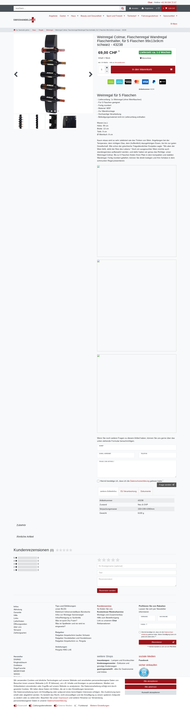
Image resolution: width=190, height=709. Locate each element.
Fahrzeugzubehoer (150, 16)
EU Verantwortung (129, 491)
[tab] (108, 491)
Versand (17, 630)
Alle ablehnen (151, 687)
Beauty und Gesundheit (91, 16)
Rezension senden (107, 590)
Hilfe (16, 615)
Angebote (53, 16)
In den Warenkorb (142, 69)
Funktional (83, 705)
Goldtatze (18, 665)
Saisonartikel (169, 16)
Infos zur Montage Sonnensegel (69, 615)
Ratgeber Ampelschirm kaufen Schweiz (72, 635)
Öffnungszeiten (20, 624)
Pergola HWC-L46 (63, 650)
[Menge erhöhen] (107, 68)
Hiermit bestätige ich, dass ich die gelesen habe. (131, 481)
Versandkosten (120, 62)
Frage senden (165, 485)
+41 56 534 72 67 (168, 2)
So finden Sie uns (105, 609)
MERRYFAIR (19, 671)
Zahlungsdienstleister (42, 705)
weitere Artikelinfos (108, 491)
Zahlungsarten (20, 633)
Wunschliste (146, 58)
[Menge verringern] (107, 71)
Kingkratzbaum (20, 662)
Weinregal (49, 30)
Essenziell (22, 705)
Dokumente (146, 491)
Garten (63, 16)
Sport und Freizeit (115, 16)
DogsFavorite (19, 668)
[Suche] (122, 8)
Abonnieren (157, 642)
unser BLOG (60, 609)
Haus (73, 16)
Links (16, 618)
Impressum (63, 698)
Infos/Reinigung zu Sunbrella (68, 618)
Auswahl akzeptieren (151, 692)
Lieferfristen (19, 621)
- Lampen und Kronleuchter (115, 660)
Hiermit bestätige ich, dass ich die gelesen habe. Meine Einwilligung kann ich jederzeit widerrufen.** (158, 634)
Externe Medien (65, 705)
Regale (40, 30)
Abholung (18, 609)
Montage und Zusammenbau (110, 615)
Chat (150, 2)
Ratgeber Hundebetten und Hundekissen (73, 638)
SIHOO (17, 674)
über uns (17, 627)
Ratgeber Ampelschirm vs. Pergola (70, 641)
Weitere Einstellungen (99, 705)
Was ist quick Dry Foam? (66, 620)
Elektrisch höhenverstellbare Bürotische (72, 612)
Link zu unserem (107, 620)
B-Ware (174, 24)
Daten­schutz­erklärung (57, 701)
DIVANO (17, 659)
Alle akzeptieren (151, 681)
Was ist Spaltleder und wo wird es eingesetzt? (70, 624)
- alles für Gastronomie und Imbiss (115, 670)
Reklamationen (103, 623)
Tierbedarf (132, 16)
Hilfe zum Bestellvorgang (108, 618)
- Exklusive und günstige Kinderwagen (113, 664)
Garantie (17, 612)
